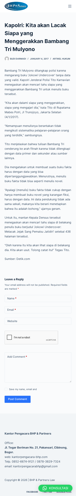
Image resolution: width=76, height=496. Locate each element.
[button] (55, 488)
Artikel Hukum (61, 58)
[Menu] (69, 6)
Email (11, 309)
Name (11, 298)
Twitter (47, 492)
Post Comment (17, 399)
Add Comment (17, 356)
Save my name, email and (23, 389)
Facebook (32, 492)
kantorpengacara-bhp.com (30, 457)
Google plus (63, 492)
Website (12, 321)
